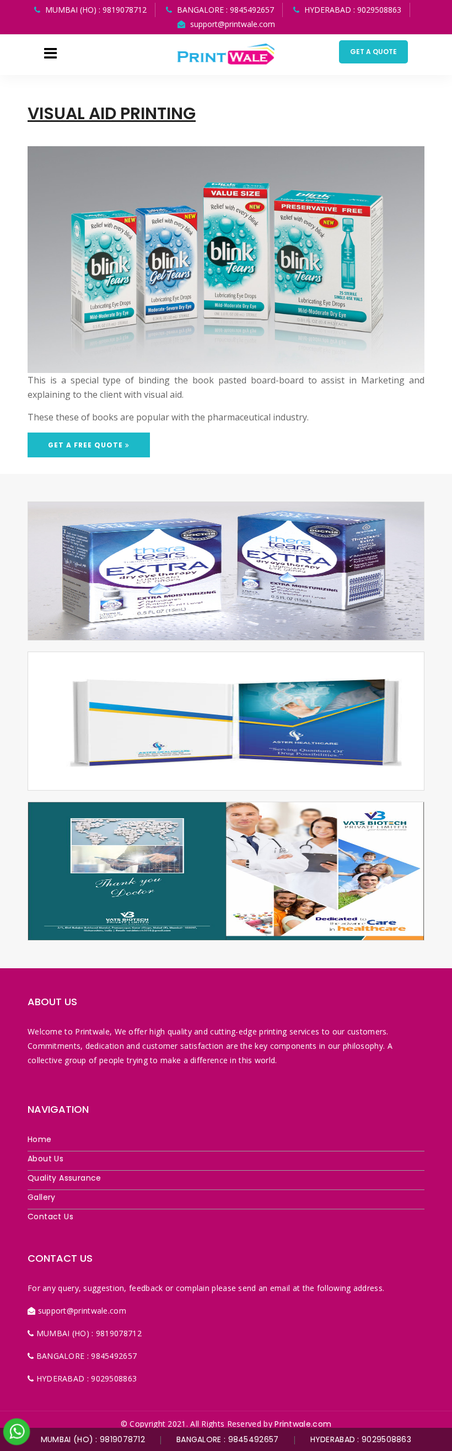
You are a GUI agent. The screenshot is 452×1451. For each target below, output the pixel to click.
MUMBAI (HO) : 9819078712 (93, 1439)
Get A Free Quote (86, 445)
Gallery (42, 1197)
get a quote (373, 51)
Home (40, 1139)
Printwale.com (303, 1423)
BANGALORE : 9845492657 (227, 1439)
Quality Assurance (64, 1177)
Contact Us (50, 1216)
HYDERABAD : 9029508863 (361, 1439)
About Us (45, 1158)
